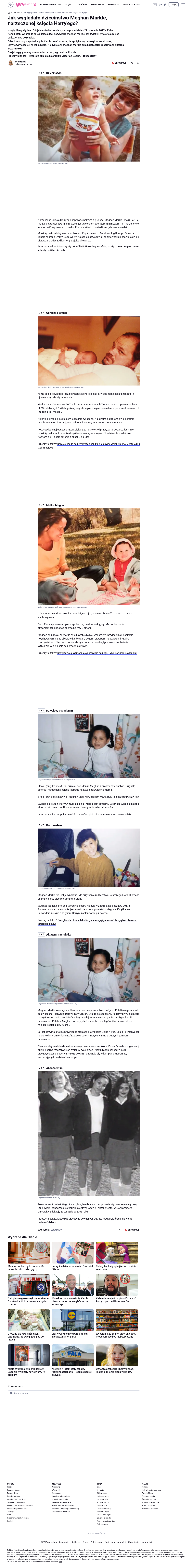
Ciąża (68, 5)
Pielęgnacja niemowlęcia (61, 1502)
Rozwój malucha (148, 1506)
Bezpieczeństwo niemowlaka (63, 1506)
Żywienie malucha (149, 1499)
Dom (9, 1515)
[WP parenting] (28, 4)
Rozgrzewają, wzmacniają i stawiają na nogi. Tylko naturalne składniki (97, 652)
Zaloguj (173, 5)
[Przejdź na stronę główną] (11, 6)
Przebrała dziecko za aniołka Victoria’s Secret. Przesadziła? (62, 55)
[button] (162, 4)
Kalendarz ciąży (103, 1496)
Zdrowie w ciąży (103, 1502)
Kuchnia (10, 1521)
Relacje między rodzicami (17, 1499)
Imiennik (100, 1490)
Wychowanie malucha (150, 1502)
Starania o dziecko (104, 1518)
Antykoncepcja (102, 1524)
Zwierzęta (11, 1512)
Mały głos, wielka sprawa (151, 1490)
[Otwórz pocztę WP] (154, 4)
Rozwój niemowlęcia (60, 1499)
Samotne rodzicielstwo (16, 1502)
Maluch (112, 5)
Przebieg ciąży (102, 1499)
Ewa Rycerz (20, 61)
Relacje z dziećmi (13, 1496)
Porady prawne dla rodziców (18, 1518)
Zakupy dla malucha (150, 1509)
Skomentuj (120, 62)
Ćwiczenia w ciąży (104, 1509)
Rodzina (10, 1487)
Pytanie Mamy (147, 1493)
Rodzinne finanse (13, 1490)
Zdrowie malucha (148, 1496)
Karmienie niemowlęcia (61, 1496)
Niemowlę (96, 5)
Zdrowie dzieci (12, 1493)
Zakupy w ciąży (103, 1512)
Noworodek (56, 1493)
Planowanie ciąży (49, 5)
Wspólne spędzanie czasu (17, 1509)
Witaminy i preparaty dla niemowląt (65, 1509)
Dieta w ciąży (102, 1506)
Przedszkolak (130, 5)
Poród (81, 5)
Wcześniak (56, 1490)
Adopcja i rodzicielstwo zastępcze (20, 1506)
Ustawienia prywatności (139, 1542)
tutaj (60, 1561)
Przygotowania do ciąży (106, 1521)
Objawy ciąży (102, 1493)
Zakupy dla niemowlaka (61, 1512)
